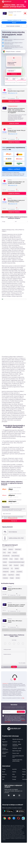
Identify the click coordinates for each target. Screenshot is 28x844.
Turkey (3, 769)
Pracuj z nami (15, 753)
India (13, 774)
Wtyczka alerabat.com (17, 739)
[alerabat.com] (6, 2)
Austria (24, 769)
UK (23, 776)
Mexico (24, 774)
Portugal (14, 776)
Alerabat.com (5, 683)
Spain (3, 776)
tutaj (23, 698)
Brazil (3, 771)
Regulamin (4, 741)
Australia (14, 769)
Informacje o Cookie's (5, 752)
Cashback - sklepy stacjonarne (16, 745)
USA (3, 779)
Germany (4, 774)
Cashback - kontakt (17, 748)
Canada (14, 779)
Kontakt (4, 756)
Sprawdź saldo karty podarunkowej (17, 760)
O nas (3, 739)
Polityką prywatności (12, 518)
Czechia (14, 771)
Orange (3, 221)
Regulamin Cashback (4, 745)
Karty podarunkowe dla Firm (18, 756)
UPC (16, 221)
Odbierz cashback (14, 169)
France (24, 771)
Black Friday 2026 (16, 750)
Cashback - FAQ (16, 741)
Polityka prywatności (5, 748)
